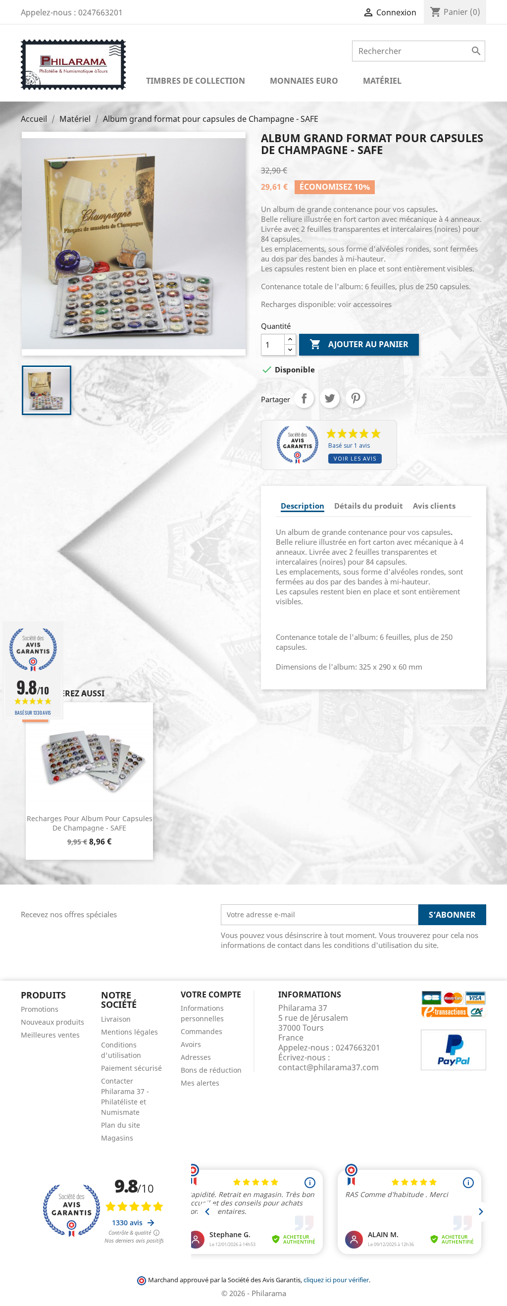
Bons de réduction (211, 1070)
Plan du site (120, 1125)
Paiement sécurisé (131, 1068)
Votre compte (211, 994)
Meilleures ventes (50, 1035)
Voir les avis (355, 458)
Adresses (196, 1057)
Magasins (117, 1138)
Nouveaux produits (52, 1022)
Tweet (330, 398)
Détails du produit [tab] (368, 506)
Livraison (116, 1019)
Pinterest (355, 398)
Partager (304, 398)
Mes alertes (200, 1083)
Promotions (39, 1009)
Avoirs (191, 1044)
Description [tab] (302, 506)
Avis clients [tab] (434, 506)
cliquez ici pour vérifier (336, 1280)
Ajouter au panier (358, 344)
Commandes (201, 1031)
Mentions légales (129, 1032)
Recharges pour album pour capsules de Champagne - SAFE (89, 823)
